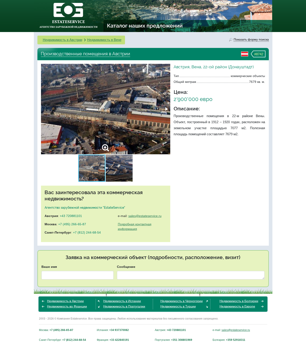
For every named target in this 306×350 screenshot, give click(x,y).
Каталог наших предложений (145, 25)
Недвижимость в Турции (178, 306)
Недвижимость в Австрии (62, 40)
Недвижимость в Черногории (181, 301)
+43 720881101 (71, 216)
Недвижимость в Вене (104, 40)
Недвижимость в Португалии (124, 306)
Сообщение (126, 266)
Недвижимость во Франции (67, 306)
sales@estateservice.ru (145, 216)
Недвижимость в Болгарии (239, 301)
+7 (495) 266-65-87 (72, 224)
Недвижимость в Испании (122, 301)
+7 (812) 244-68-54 (87, 232)
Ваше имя (49, 266)
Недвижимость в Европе (237, 306)
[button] (166, 109)
